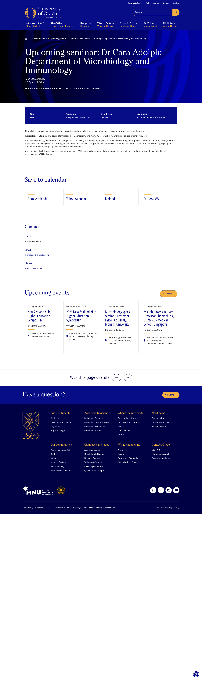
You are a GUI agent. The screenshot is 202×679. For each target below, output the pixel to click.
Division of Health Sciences (97, 422)
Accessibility (110, 508)
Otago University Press (128, 422)
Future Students (60, 413)
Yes (116, 377)
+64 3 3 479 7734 (33, 268)
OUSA (121, 435)
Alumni (156, 3)
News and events (39, 38)
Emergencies (158, 418)
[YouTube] (176, 490)
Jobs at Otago (124, 430)
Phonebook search (161, 454)
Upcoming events (58, 38)
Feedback (49, 508)
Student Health (159, 426)
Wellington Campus (93, 462)
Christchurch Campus (94, 454)
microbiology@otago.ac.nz (37, 255)
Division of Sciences (93, 430)
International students (61, 470)
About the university (130, 413)
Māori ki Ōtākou (58, 462)
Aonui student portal (60, 450)
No (128, 377)
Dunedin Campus (92, 458)
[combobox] (152, 12)
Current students (134, 3)
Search (40, 508)
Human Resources (160, 422)
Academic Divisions (96, 413)
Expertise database (161, 458)
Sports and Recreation (128, 458)
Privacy (99, 508)
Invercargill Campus (93, 466)
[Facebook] (161, 490)
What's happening (129, 444)
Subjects (55, 418)
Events (121, 454)
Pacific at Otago (58, 466)
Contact (176, 3)
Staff (147, 3)
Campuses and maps (96, 444)
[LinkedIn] (153, 490)
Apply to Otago (58, 430)
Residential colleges (127, 418)
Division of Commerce (94, 418)
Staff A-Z (156, 450)
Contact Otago (161, 444)
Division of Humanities (94, 426)
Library (166, 3)
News (120, 450)
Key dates (55, 426)
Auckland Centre (92, 450)
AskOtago (169, 395)
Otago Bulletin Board (127, 462)
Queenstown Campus (94, 470)
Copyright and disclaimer (83, 508)
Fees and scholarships (61, 422)
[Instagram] (168, 490)
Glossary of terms (63, 508)
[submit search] (176, 12)
